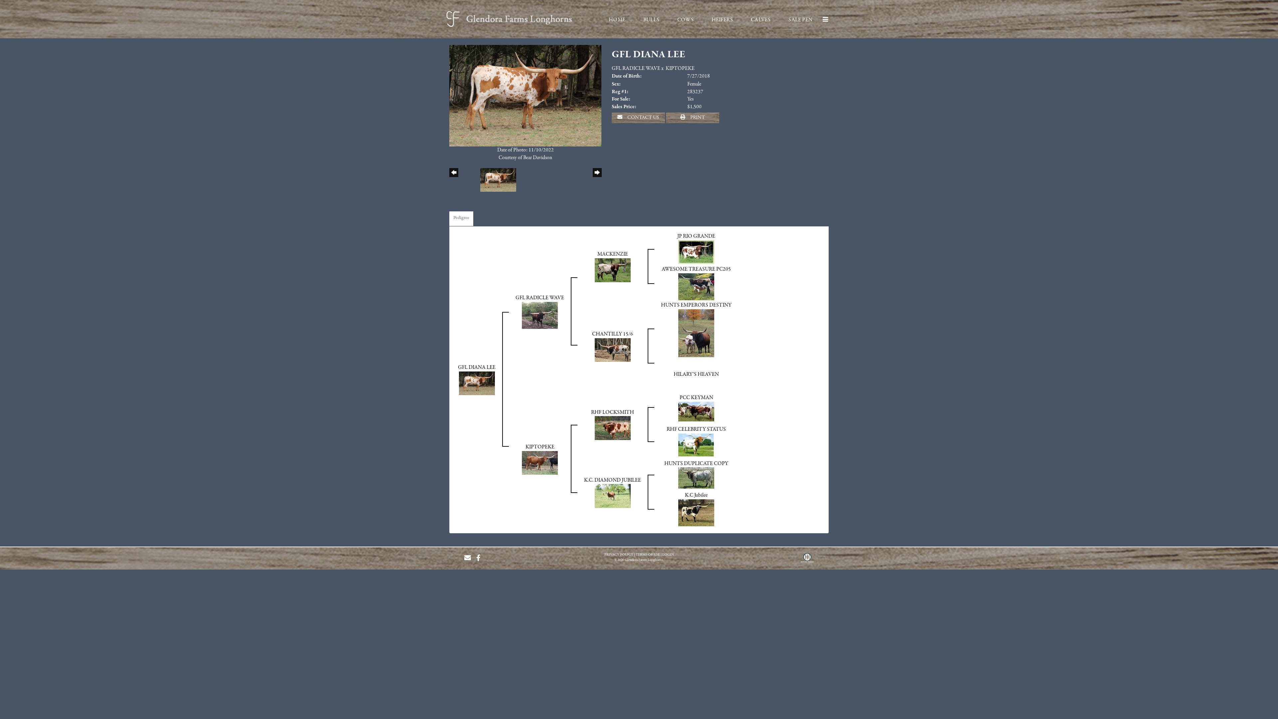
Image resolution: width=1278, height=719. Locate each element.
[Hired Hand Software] (807, 560)
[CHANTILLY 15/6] (613, 349)
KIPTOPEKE (680, 68)
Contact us (642, 117)
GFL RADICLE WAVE (636, 68)
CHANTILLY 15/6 (612, 334)
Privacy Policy (618, 554)
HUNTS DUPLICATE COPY (696, 463)
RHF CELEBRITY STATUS (696, 429)
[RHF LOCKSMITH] (613, 428)
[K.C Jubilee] (696, 512)
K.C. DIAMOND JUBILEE (612, 480)
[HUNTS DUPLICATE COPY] (696, 478)
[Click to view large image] (525, 95)
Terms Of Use (648, 554)
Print (697, 117)
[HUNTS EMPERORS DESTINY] (696, 333)
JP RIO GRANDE (696, 236)
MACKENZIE (612, 254)
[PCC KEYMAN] (696, 411)
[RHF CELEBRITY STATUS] (696, 444)
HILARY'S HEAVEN (696, 374)
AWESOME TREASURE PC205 (696, 269)
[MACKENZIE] (613, 270)
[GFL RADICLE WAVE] (540, 315)
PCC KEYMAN (696, 397)
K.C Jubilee (696, 495)
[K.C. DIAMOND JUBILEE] (613, 496)
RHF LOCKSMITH (612, 412)
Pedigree (461, 218)
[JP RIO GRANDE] (696, 252)
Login (668, 554)
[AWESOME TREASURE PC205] (696, 286)
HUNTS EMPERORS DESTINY (696, 305)
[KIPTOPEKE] (540, 462)
